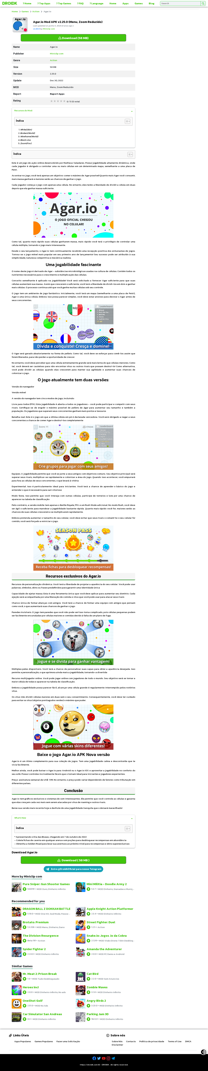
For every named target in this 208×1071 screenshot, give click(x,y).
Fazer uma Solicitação (68, 1041)
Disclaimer (117, 1044)
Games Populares (44, 1041)
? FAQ (80, 3)
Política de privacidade (151, 1041)
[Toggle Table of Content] (126, 121)
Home (112, 3)
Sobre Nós (117, 1041)
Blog (151, 3)
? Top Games (63, 3)
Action (35, 11)
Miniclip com (49, 28)
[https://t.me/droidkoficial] (113, 1058)
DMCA (188, 1041)
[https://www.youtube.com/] (104, 1058)
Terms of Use (175, 1041)
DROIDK (105, 1064)
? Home (27, 3)
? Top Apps (43, 3)
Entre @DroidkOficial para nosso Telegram (76, 869)
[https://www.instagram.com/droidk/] (109, 1058)
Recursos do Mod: (23, 110)
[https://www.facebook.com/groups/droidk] (94, 1058)
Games (139, 3)
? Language (96, 3)
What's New (20, 817)
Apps (125, 3)
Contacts (131, 1041)
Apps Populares (22, 1041)
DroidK (9, 3)
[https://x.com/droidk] (99, 1058)
